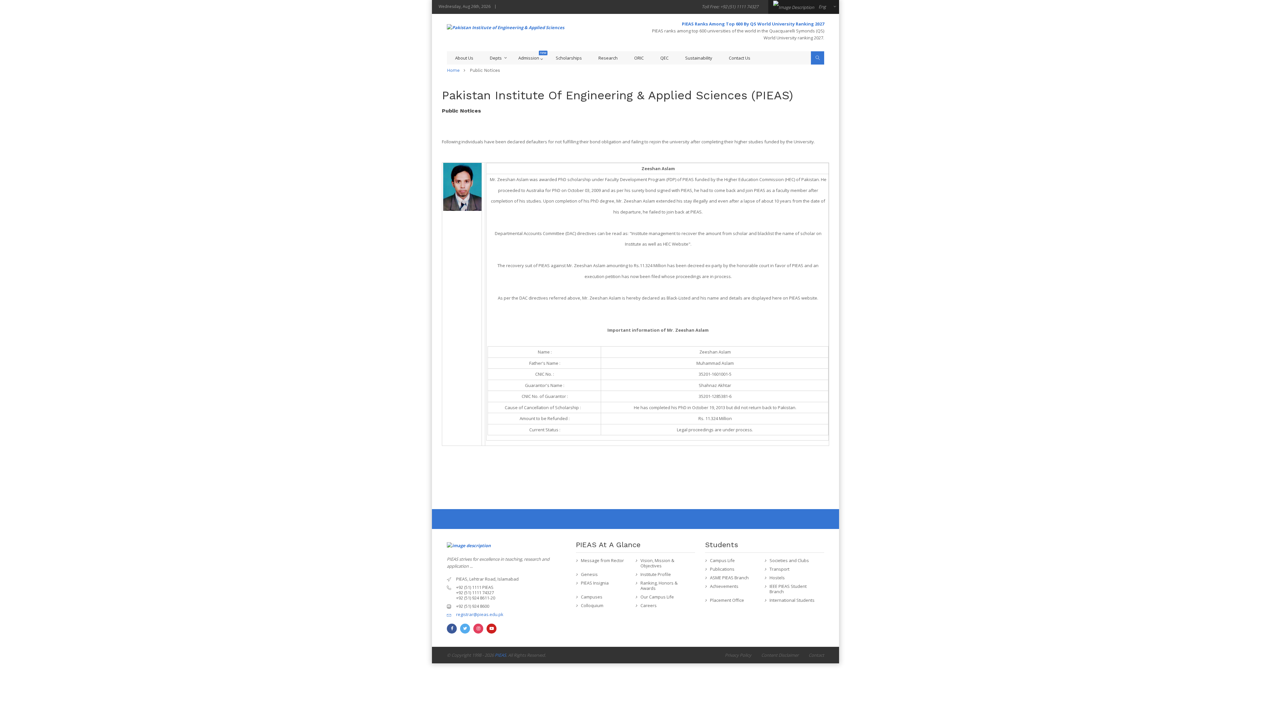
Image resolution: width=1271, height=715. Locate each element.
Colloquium (592, 605)
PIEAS (500, 655)
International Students (792, 600)
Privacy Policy (738, 655)
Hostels (777, 577)
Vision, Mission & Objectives (657, 563)
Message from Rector (602, 560)
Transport (779, 569)
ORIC (639, 58)
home (453, 70)
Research (608, 58)
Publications (722, 569)
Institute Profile (655, 574)
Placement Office (727, 600)
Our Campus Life (657, 596)
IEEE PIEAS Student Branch (788, 589)
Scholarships (569, 58)
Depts (496, 58)
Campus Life (722, 560)
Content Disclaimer (780, 655)
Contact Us (739, 58)
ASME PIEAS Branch (729, 577)
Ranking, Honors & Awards (659, 585)
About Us (464, 58)
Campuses (591, 596)
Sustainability (698, 58)
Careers (648, 605)
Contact (816, 655)
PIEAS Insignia (595, 583)
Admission (528, 58)
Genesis (589, 574)
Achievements (724, 586)
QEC (664, 58)
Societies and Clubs (789, 560)
